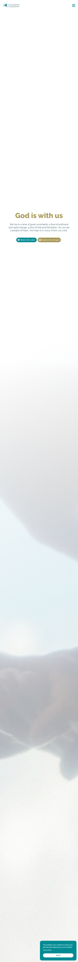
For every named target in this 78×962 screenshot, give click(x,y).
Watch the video (27, 240)
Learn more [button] (47, 950)
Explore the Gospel (50, 240)
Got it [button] (58, 955)
